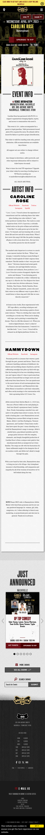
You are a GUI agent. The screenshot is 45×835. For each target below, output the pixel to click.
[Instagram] (19, 762)
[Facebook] (16, 762)
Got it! (37, 826)
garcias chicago (23, 800)
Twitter (33, 205)
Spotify (27, 208)
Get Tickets (13, 645)
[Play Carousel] (38, 590)
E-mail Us (24, 788)
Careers (30, 768)
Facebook (25, 205)
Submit (34, 685)
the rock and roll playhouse (22, 808)
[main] (22, 356)
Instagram (18, 208)
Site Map (24, 822)
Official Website (14, 205)
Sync (25, 17)
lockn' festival (22, 802)
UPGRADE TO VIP (24, 40)
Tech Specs (21, 768)
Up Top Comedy (22, 618)
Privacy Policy (33, 822)
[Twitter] (23, 762)
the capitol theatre (22, 806)
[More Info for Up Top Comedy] (22, 608)
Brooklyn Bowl (22, 9)
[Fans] (27, 762)
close (37, 3)
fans (22, 799)
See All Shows (20, 670)
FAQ (13, 768)
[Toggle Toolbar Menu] (4, 9)
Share (37, 17)
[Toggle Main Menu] (41, 10)
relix (22, 804)
